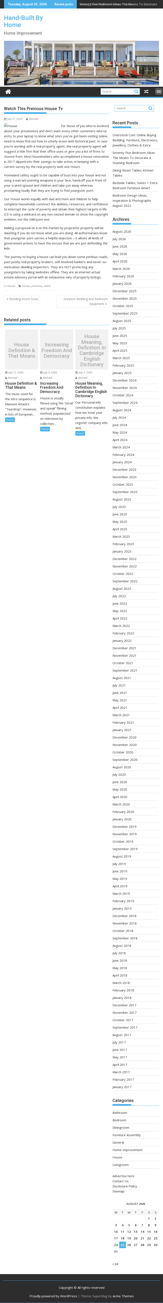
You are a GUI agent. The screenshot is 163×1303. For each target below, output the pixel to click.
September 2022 (125, 581)
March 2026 (121, 269)
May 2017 (119, 1057)
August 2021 (121, 678)
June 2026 (119, 246)
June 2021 (119, 692)
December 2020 (124, 737)
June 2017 (119, 1050)
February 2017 (123, 1079)
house (26, 286)
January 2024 (122, 462)
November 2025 (124, 298)
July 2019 (119, 864)
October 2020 (122, 752)
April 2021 (119, 707)
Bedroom (119, 1120)
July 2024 (119, 417)
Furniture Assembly (126, 1135)
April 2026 (119, 261)
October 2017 (122, 1020)
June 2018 (119, 960)
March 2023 (121, 536)
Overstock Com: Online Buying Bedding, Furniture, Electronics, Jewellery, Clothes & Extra (135, 140)
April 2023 (119, 529)
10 (116, 1231)
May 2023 (119, 521)
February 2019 (123, 901)
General (118, 1142)
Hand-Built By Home (23, 21)
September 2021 (125, 670)
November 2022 (124, 566)
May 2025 (119, 343)
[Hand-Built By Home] (81, 84)
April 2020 (119, 797)
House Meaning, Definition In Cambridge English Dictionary (92, 350)
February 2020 (123, 812)
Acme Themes (123, 1296)
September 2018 (125, 938)
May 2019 (119, 878)
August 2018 (121, 945)
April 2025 (119, 350)
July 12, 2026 (15, 372)
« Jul (115, 1264)
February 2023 (123, 544)
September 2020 (125, 759)
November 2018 (124, 923)
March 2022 (121, 626)
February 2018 (123, 990)
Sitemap (118, 1191)
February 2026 (123, 276)
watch (47, 286)
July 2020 (119, 774)
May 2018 (119, 968)
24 (116, 1245)
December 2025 (124, 291)
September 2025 (125, 313)
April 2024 (119, 440)
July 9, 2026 (50, 372)
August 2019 (121, 856)
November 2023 (124, 477)
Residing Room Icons (23, 299)
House (11, 286)
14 (142, 1231)
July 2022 (119, 596)
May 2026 (119, 254)
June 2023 (119, 514)
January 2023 (122, 551)
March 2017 (121, 1072)
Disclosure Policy (124, 1186)
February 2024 (123, 454)
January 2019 (122, 908)
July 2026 (119, 239)
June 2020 (119, 782)
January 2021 (122, 730)
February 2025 (123, 365)
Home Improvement (127, 1150)
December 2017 (124, 1005)
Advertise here (123, 1176)
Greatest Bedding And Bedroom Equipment (86, 301)
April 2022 (119, 618)
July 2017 (119, 1042)
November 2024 (124, 388)
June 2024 (119, 425)
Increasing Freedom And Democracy (56, 350)
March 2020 (121, 804)
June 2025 (119, 335)
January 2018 (122, 997)
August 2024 (121, 410)
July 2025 (119, 328)
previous (36, 286)
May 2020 (119, 789)
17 (116, 1238)
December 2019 (124, 826)
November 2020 (124, 745)
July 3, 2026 (85, 372)
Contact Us (120, 1181)
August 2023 (121, 499)
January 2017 (122, 1087)
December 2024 (124, 380)
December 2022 (124, 559)
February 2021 (123, 722)
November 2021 (124, 655)
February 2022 (123, 633)
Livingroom (120, 1165)
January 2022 (122, 640)
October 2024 (122, 395)
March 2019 (121, 893)
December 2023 (124, 469)
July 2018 (119, 953)
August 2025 (121, 321)
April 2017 (119, 1064)
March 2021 (121, 715)
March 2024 (121, 447)
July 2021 (119, 685)
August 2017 (121, 1035)
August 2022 (121, 588)
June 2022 (119, 603)
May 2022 (119, 611)
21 (142, 1238)
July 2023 (119, 507)
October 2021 (122, 663)
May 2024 (119, 432)
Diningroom (120, 1127)
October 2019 (122, 841)
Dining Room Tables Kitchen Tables (106, 4)
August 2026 (121, 231)
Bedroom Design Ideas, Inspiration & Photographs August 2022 (131, 200)
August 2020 (121, 767)
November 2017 (124, 1012)
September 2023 (125, 492)
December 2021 (124, 648)
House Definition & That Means (21, 350)
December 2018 (124, 916)
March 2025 (121, 358)
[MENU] (159, 91)
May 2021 (119, 700)
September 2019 (125, 849)
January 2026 (122, 283)
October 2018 (122, 931)
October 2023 (122, 484)
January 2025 (122, 373)
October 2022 (122, 573)
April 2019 (119, 886)
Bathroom (119, 1112)
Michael (33, 119)
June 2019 (119, 871)
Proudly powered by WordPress (53, 1296)
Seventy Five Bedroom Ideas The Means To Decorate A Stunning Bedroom (133, 157)
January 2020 (122, 819)
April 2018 (119, 975)
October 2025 (122, 306)
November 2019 (124, 834)
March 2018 (121, 983)
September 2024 (125, 402)
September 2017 (125, 1027)
